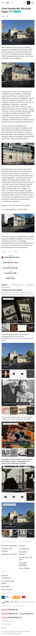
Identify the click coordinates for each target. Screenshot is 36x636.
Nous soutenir (7, 590)
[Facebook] (2, 628)
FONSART (12, 631)
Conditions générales (9, 546)
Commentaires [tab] (17, 285)
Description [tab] (30, 285)
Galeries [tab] (5, 285)
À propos (22, 546)
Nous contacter (24, 568)
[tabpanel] (18, 413)
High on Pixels (16, 633)
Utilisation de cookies (9, 554)
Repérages (5, 586)
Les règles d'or (24, 549)
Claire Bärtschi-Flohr (11, 257)
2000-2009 (10, 278)
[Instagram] (5, 628)
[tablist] (18, 284)
